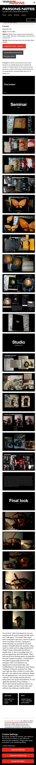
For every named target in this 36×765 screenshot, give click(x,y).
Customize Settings (18, 750)
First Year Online (9, 56)
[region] (18, 746)
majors (23, 15)
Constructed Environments (13, 52)
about (10, 15)
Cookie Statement (8, 746)
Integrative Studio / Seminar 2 (14, 46)
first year (16, 15)
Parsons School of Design (12, 721)
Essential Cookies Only (18, 755)
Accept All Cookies (18, 761)
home (4, 15)
